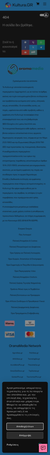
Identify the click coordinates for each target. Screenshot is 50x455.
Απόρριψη (25, 435)
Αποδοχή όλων (25, 426)
